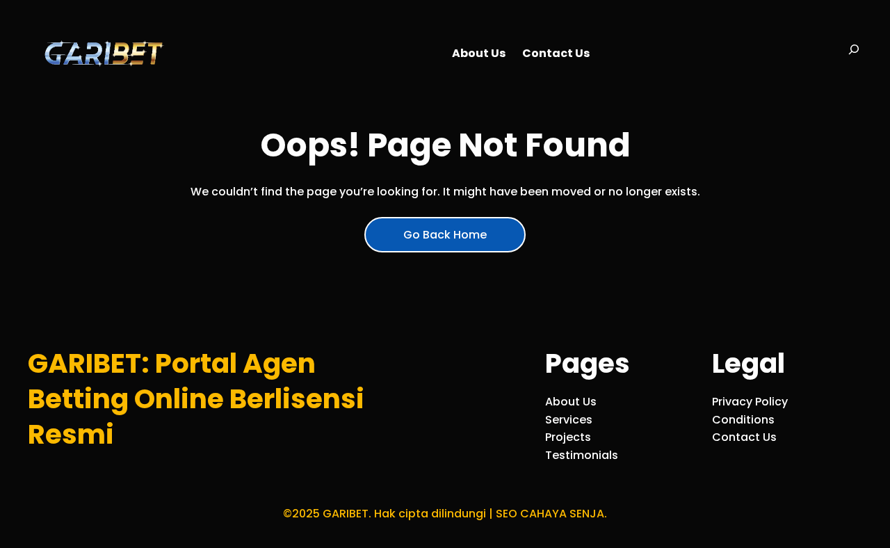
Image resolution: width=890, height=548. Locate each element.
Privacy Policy (750, 402)
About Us (571, 402)
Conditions (743, 420)
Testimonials (581, 455)
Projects (568, 437)
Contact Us (744, 437)
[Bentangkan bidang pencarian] (854, 53)
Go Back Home (445, 235)
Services (568, 420)
